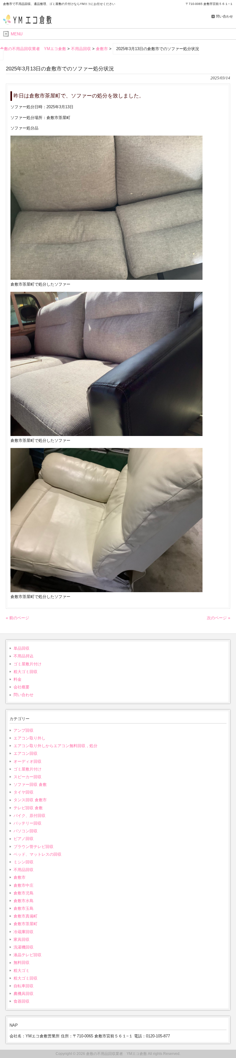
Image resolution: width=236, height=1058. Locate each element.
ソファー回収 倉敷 (30, 784)
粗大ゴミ (22, 970)
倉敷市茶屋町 (25, 923)
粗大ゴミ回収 (25, 671)
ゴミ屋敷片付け (27, 664)
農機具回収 (23, 993)
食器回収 (22, 1001)
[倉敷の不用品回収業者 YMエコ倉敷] (30, 23)
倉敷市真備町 (25, 916)
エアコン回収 (25, 753)
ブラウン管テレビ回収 (33, 846)
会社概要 (22, 687)
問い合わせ (224, 16)
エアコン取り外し (29, 738)
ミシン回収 (23, 862)
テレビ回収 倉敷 (28, 808)
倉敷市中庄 (23, 885)
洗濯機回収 (23, 947)
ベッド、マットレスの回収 (37, 854)
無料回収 (22, 962)
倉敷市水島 (23, 900)
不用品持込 (23, 656)
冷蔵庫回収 (23, 931)
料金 (18, 679)
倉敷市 (20, 877)
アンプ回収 (23, 730)
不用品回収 (23, 869)
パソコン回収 (25, 831)
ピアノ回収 (23, 838)
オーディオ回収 (27, 761)
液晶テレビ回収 (27, 955)
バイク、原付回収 (29, 815)
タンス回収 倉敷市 (30, 800)
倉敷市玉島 (23, 908)
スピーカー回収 (27, 777)
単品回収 (22, 648)
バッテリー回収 (27, 823)
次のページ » (218, 618)
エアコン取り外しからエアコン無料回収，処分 (55, 745)
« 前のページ (17, 618)
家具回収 (22, 939)
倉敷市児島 (23, 893)
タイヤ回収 (23, 792)
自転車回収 (23, 986)
